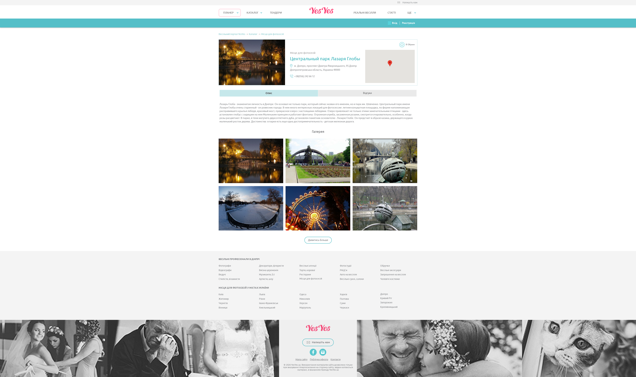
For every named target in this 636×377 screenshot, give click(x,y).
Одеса (302, 294)
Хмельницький (267, 307)
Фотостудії (345, 265)
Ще (409, 12)
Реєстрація (408, 23)
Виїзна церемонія (268, 270)
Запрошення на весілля (393, 274)
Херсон (303, 303)
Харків (343, 294)
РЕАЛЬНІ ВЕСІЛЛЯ (365, 12)
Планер (228, 12)
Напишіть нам (409, 2)
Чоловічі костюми (390, 279)
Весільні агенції (308, 265)
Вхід (394, 23)
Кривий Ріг (386, 298)
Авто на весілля (348, 274)
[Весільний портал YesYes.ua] (321, 12)
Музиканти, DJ (267, 274)
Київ (221, 294)
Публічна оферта (319, 359)
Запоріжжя (386, 302)
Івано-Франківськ (268, 303)
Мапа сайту (301, 359)
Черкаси (344, 307)
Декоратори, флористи (271, 265)
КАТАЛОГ (252, 12)
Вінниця (223, 307)
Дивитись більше (318, 240)
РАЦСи (343, 270)
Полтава (344, 299)
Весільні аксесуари (390, 270)
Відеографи (225, 270)
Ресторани (305, 274)
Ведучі (222, 274)
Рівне (262, 299)
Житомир (224, 299)
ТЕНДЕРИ (276, 12)
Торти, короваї (307, 270)
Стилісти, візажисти (229, 279)
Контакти (336, 359)
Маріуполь (305, 307)
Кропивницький (389, 307)
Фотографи (225, 265)
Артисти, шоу (266, 279)
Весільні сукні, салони (352, 279)
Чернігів (223, 303)
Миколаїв (304, 299)
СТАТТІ (392, 12)
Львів (262, 294)
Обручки (385, 265)
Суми (342, 303)
